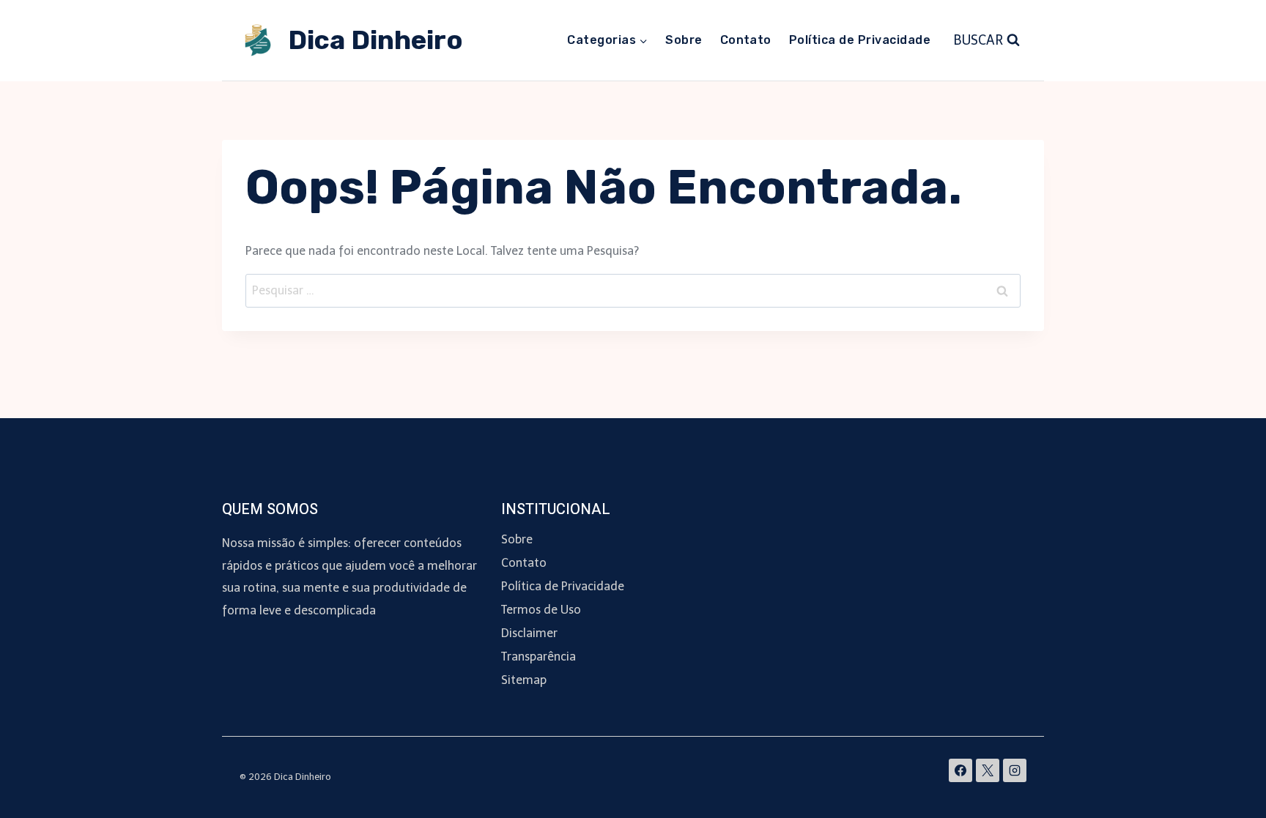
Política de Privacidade (859, 40)
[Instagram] (1014, 770)
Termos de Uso (541, 610)
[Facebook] (960, 770)
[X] (987, 770)
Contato (745, 40)
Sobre (683, 40)
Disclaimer (529, 633)
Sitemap (524, 680)
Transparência (538, 656)
